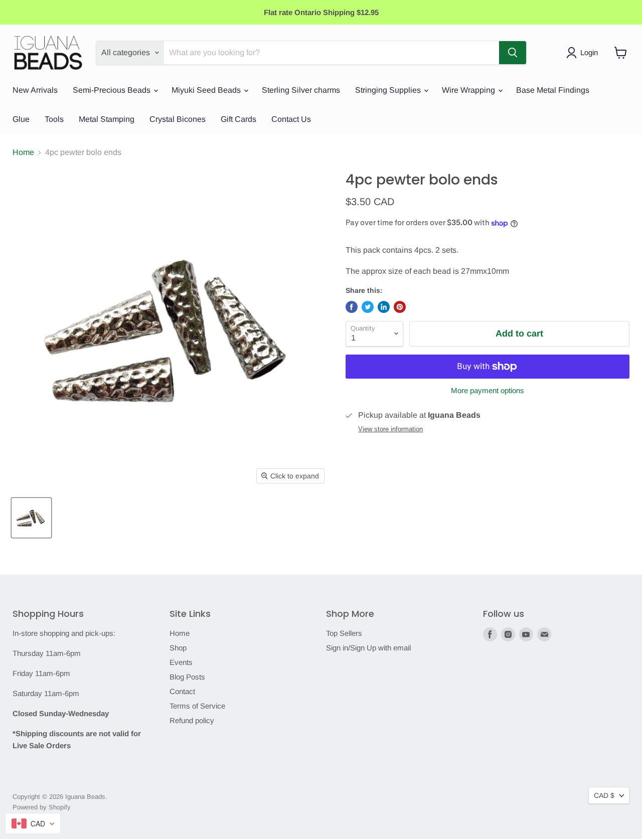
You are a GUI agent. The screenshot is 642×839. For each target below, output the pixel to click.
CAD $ (604, 795)
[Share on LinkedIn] (384, 307)
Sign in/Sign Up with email (368, 647)
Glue (21, 119)
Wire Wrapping (469, 90)
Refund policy (192, 720)
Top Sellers (344, 633)
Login (589, 52)
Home (23, 152)
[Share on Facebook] (352, 307)
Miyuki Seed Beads (207, 90)
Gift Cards (238, 119)
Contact (182, 691)
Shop (178, 647)
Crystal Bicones (177, 119)
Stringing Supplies (389, 90)
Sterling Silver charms (301, 90)
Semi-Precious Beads (112, 90)
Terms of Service (197, 706)
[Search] (512, 52)
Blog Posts (187, 677)
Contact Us (291, 119)
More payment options (487, 390)
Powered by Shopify (42, 807)
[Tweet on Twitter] (368, 307)
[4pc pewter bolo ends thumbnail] (31, 518)
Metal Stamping (106, 119)
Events (181, 662)
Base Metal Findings (552, 90)
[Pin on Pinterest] (400, 307)
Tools (54, 119)
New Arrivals (35, 90)
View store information (390, 429)
